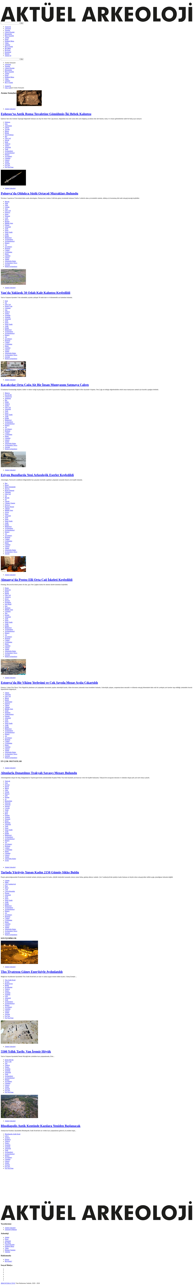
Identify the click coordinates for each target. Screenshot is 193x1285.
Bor (6, 400)
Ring (6, 813)
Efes (6, 124)
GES (6, 996)
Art (6, 245)
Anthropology (9, 714)
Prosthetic (8, 602)
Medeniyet (8, 238)
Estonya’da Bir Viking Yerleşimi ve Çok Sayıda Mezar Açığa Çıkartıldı (49, 682)
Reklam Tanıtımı (10, 1250)
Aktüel (7, 37)
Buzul (7, 485)
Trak (6, 783)
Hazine (7, 797)
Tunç (6, 209)
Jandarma (8, 398)
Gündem (7, 158)
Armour (7, 817)
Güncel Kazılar (9, 32)
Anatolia (7, 317)
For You (7, 165)
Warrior (7, 806)
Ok (6, 496)
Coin (6, 889)
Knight (7, 615)
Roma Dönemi (9, 490)
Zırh (6, 795)
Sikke (6, 882)
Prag (6, 886)
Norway (7, 505)
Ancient (7, 163)
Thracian (7, 803)
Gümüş (7, 207)
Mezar (7, 131)
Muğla (7, 985)
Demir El (8, 590)
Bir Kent (7, 50)
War (6, 613)
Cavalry (7, 808)
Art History (8, 156)
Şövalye (7, 600)
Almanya (8, 597)
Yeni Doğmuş (9, 135)
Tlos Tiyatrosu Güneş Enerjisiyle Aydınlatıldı (32, 971)
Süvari (7, 786)
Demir (7, 591)
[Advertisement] (61, 1185)
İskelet (7, 593)
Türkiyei (7, 144)
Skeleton (7, 608)
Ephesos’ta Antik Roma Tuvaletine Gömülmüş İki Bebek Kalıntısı (46, 114)
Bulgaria (7, 822)
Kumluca (8, 1139)
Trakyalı (7, 781)
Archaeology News (11, 263)
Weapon (7, 216)
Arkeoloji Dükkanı (11, 1229)
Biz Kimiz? (8, 1261)
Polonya (7, 212)
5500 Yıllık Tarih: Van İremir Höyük (26, 1051)
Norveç (7, 489)
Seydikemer (8, 987)
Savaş (7, 599)
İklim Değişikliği (10, 487)
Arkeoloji (8, 28)
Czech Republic (10, 891)
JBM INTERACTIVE (8, 1283)
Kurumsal (8, 52)
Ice (6, 499)
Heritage (7, 248)
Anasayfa (8, 27)
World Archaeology (11, 266)
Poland (7, 225)
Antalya (7, 1137)
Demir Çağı (8, 306)
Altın (6, 205)
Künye (7, 1259)
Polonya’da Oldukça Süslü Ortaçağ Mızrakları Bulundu (39, 193)
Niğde (7, 402)
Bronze (7, 221)
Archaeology (9, 151)
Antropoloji (8, 702)
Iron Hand (8, 604)
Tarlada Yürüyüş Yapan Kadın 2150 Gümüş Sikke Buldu (40, 872)
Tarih (6, 149)
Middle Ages (9, 223)
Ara (22, 23)
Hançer (7, 794)
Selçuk (7, 140)
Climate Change (10, 503)
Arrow (7, 512)
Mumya (7, 393)
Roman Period (9, 507)
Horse (7, 821)
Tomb (7, 711)
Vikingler (8, 492)
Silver (7, 219)
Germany (8, 611)
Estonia (7, 716)
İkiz (6, 136)
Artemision (8, 126)
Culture (7, 250)
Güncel (7, 160)
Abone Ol (8, 55)
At (5, 799)
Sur (6, 303)
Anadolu (7, 315)
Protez (7, 588)
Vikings (7, 508)
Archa (7, 860)
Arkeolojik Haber (10, 261)
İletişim (7, 54)
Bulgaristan (8, 801)
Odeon (7, 127)
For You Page (9, 167)
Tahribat (7, 45)
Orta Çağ (8, 88)
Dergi (6, 39)
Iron (6, 606)
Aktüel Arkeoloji (10, 109)
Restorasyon (9, 983)
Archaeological (9, 153)
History (7, 154)
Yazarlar (7, 30)
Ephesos (7, 122)
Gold (6, 218)
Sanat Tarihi (8, 232)
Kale (6, 301)
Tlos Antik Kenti (10, 980)
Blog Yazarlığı (9, 36)
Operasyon (8, 396)
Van (6, 310)
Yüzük (7, 792)
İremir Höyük (9, 1060)
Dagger (7, 815)
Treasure (7, 819)
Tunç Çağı (8, 1061)
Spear (6, 214)
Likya (7, 1136)
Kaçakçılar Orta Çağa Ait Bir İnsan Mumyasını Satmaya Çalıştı (45, 385)
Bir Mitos (8, 48)
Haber (7, 254)
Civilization (8, 252)
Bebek (7, 133)
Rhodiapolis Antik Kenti (12, 1134)
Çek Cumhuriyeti (10, 884)
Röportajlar (8, 34)
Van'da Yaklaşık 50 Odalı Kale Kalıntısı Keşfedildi (35, 292)
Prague (7, 893)
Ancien (7, 553)
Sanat (6, 230)
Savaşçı (7, 785)
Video (7, 43)
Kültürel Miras (9, 41)
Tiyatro (7, 982)
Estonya (7, 703)
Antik (6, 234)
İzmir (6, 142)
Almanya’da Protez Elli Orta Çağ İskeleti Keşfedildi (36, 579)
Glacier (7, 501)
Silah (6, 203)
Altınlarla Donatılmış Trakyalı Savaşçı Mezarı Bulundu (39, 773)
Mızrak (7, 201)
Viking (7, 693)
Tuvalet (7, 129)
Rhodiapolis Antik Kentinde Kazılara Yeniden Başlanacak (40, 1126)
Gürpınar (8, 308)
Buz (6, 483)
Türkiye (7, 312)
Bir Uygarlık (9, 46)
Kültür (7, 236)
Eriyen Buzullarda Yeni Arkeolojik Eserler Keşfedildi (37, 475)
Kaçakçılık (8, 395)
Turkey (7, 145)
